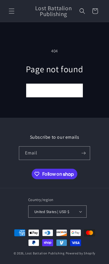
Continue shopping (54, 90)
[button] (11, 11)
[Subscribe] (83, 153)
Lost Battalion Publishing (45, 253)
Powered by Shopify (81, 253)
